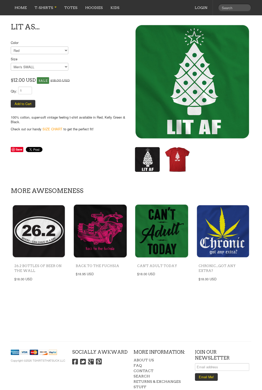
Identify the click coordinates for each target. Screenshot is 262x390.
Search (142, 376)
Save (19, 149)
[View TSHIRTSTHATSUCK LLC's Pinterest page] (99, 362)
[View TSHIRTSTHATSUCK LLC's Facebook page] (75, 362)
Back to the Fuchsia (97, 266)
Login (201, 8)
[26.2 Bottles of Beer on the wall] (39, 231)
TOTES (71, 8)
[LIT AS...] (192, 82)
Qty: (14, 91)
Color (14, 42)
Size (14, 58)
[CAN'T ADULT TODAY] (162, 231)
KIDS (115, 8)
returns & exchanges (157, 382)
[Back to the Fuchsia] (100, 231)
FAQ (138, 365)
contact (144, 371)
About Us (144, 360)
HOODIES (94, 8)
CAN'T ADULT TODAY (157, 266)
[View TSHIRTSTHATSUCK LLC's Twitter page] (83, 362)
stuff (140, 387)
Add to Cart (23, 103)
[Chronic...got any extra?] (223, 231)
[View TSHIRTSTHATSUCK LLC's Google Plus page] (91, 362)
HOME (21, 8)
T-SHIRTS (44, 8)
